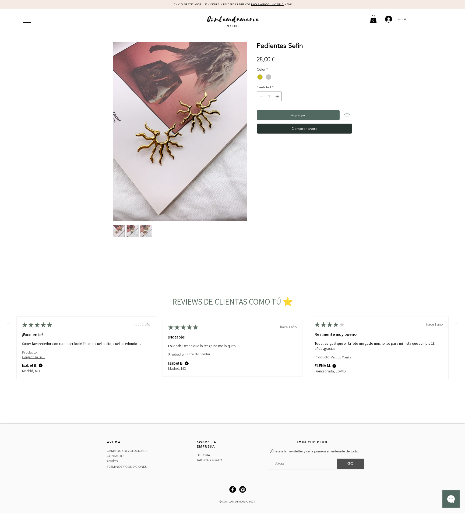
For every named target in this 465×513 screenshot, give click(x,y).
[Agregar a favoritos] (347, 115)
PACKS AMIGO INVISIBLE (267, 4)
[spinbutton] (269, 96)
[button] (373, 19)
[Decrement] (261, 96)
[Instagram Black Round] (242, 489)
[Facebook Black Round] (232, 489)
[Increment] (277, 96)
